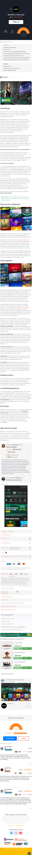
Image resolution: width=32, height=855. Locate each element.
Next (31, 506)
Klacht (24, 738)
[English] (20, 752)
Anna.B (5, 77)
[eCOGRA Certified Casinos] (18, 592)
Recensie (17, 648)
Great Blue (9, 348)
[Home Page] (1, 41)
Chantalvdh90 (8, 789)
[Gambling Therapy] (18, 843)
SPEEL (26, 648)
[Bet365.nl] (16, 635)
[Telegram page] (11, 833)
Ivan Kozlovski (8, 746)
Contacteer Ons (20, 825)
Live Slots (8, 298)
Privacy (12, 849)
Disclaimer (7, 849)
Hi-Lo (8, 370)
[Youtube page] (20, 833)
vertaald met (25, 751)
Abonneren (11, 738)
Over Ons (10, 825)
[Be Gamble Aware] (7, 843)
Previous (1, 506)
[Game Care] (8, 839)
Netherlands (11, 531)
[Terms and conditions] (21, 839)
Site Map (25, 849)
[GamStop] (26, 843)
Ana (17, 478)
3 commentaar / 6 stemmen (23, 35)
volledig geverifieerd (21, 240)
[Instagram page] (16, 833)
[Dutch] (16, 752)
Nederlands (11, 588)
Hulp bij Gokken (18, 849)
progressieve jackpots (23, 307)
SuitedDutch (8, 768)
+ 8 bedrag (8, 565)
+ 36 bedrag (11, 576)
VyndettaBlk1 (9, 679)
